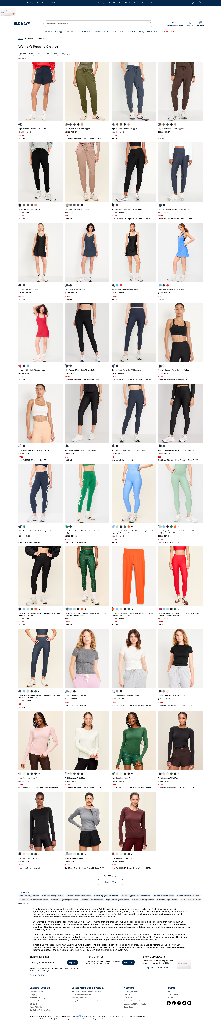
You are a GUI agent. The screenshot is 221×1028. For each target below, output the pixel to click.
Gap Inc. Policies (99, 1019)
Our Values (128, 998)
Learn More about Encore (82, 995)
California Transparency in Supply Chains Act (73, 1019)
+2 (132, 527)
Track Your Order (36, 1001)
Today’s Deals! (168, 31)
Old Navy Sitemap (131, 992)
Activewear (84, 31)
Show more (22, 903)
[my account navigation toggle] (194, 3)
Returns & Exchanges (38, 998)
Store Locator (172, 995)
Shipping (33, 995)
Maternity (152, 31)
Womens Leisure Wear (191, 900)
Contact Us (171, 992)
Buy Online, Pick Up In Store (40, 1010)
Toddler (132, 31)
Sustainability (126, 1016)
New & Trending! (53, 31)
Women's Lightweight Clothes (64, 900)
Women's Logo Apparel (167, 900)
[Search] (150, 24)
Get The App (171, 998)
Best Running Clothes (29, 896)
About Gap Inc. (140, 1016)
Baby (141, 31)
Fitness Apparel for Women (79, 896)
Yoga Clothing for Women (117, 900)
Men (106, 31)
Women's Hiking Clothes (52, 896)
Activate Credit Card (79, 998)
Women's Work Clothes (163, 896)
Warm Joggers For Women (106, 896)
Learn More (162, 967)
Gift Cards (33, 1004)
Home (20, 38)
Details (153, 3)
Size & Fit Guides (36, 1007)
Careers (127, 995)
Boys (122, 31)
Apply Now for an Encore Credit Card (86, 1001)
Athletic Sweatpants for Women (33, 900)
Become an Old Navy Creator (135, 1004)
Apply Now (148, 967)
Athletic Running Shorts (143, 900)
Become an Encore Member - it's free (86, 992)
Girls (114, 31)
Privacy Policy (37, 975)
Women (97, 31)
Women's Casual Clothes (92, 900)
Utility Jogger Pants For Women (135, 896)
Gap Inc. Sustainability (133, 1001)
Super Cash (128, 1007)
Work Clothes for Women (188, 896)
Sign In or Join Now (141, 3)
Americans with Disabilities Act (42, 1019)
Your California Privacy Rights (95, 1016)
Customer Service (36, 992)
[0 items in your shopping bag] (199, 3)
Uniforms (70, 31)
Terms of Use (114, 1016)
